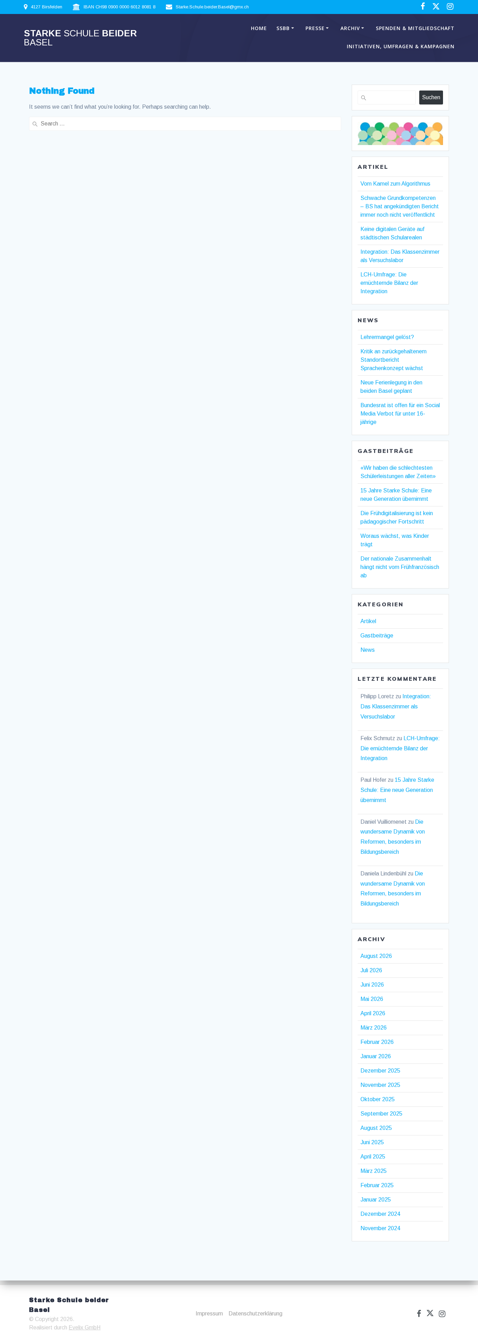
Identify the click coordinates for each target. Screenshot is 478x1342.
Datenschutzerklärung (255, 1313)
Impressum (209, 1313)
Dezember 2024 (380, 1214)
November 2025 (380, 1085)
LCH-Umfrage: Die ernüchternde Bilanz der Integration (389, 283)
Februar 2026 (377, 1042)
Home (259, 28)
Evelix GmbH (84, 1327)
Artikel (368, 621)
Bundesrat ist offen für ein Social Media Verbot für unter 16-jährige (400, 413)
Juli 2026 (371, 970)
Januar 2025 (375, 1200)
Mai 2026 (371, 999)
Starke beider (80, 38)
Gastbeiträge (376, 635)
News (367, 650)
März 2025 (373, 1171)
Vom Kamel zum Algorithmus (395, 184)
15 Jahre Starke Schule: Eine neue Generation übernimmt (397, 790)
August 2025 (376, 1128)
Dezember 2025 (380, 1071)
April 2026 (372, 1013)
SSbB (283, 28)
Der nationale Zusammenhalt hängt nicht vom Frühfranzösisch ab (399, 567)
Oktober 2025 (377, 1099)
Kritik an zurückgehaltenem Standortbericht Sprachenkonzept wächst (393, 359)
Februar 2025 (377, 1185)
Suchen (431, 97)
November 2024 (380, 1228)
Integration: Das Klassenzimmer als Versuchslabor (395, 706)
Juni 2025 (372, 1142)
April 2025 (372, 1157)
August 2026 (376, 956)
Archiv (350, 28)
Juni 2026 (372, 985)
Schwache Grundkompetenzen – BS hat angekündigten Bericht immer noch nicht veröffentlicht (399, 206)
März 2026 (373, 1028)
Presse (315, 28)
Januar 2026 (375, 1056)
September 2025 (381, 1114)
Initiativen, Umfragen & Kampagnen (401, 46)
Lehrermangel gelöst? (387, 337)
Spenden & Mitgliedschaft (415, 28)
